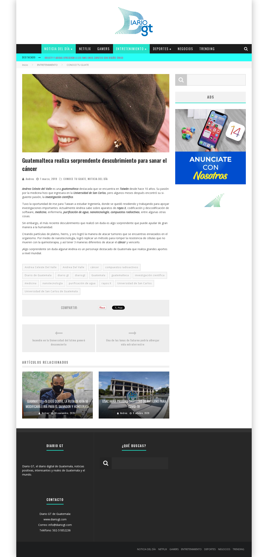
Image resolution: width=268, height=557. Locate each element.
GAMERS (103, 48)
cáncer (94, 267)
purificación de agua (82, 283)
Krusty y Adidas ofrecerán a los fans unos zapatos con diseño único (84, 57)
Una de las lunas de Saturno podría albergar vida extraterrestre (133, 342)
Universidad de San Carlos (134, 283)
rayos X (106, 283)
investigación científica (150, 275)
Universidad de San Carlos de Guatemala (51, 291)
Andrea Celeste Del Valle (41, 267)
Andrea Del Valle (73, 267)
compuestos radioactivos (121, 267)
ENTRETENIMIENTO (130, 48)
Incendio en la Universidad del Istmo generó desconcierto (58, 342)
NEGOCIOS (185, 48)
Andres (30, 179)
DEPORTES (161, 48)
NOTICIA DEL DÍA (57, 48)
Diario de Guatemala (38, 275)
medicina (30, 283)
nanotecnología (53, 283)
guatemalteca (120, 275)
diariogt (80, 275)
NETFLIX (85, 48)
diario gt (63, 275)
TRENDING (207, 48)
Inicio (25, 65)
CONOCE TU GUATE (74, 179)
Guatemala (98, 275)
